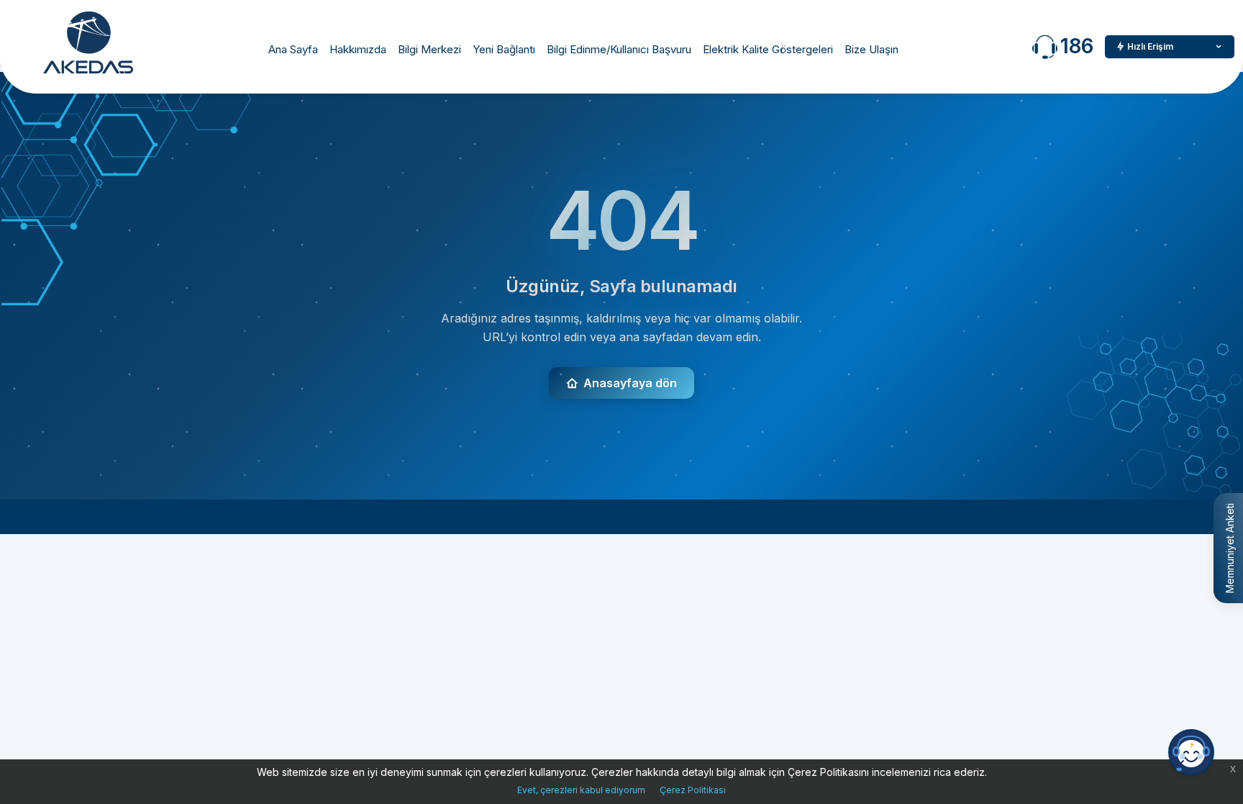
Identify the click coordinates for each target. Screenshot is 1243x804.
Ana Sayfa (293, 49)
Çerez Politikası (693, 790)
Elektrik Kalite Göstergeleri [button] (768, 49)
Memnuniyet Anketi (1230, 548)
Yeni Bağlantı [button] (504, 49)
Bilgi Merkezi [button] (429, 49)
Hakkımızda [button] (357, 49)
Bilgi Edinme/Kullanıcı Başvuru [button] (619, 49)
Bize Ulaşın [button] (871, 49)
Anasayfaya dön (630, 383)
